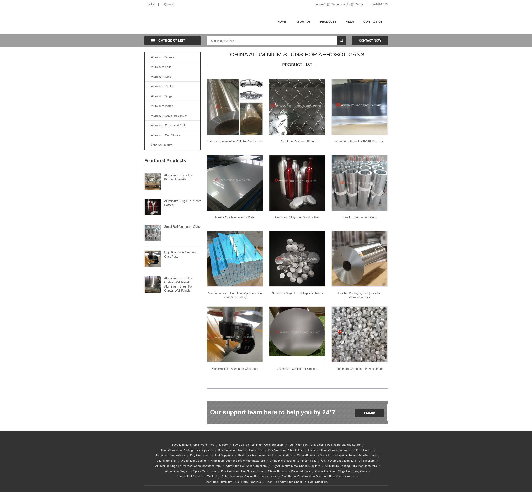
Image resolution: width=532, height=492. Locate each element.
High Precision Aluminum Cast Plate (181, 254)
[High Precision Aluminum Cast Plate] (153, 258)
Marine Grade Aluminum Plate (235, 217)
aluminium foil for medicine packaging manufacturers (325, 444)
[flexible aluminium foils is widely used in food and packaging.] (359, 258)
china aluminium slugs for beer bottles (346, 450)
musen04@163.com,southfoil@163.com (339, 4)
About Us (303, 21)
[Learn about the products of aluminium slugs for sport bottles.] (297, 182)
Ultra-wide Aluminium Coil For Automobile (234, 141)
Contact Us (372, 21)
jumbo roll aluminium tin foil (197, 476)
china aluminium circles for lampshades (249, 476)
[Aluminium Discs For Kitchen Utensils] (153, 181)
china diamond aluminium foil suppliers (348, 460)
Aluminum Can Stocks (165, 135)
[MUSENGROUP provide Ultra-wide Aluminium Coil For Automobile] (235, 107)
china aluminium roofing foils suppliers (186, 450)
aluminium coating (193, 460)
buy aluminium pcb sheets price (193, 444)
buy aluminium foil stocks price (242, 471)
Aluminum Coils (161, 76)
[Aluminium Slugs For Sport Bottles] (153, 206)
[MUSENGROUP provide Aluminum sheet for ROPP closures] (359, 107)
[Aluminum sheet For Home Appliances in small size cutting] (235, 258)
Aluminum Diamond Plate (297, 141)
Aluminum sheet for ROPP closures (359, 141)
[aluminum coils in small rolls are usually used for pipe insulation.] (359, 182)
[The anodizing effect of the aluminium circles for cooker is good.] (297, 331)
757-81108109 (379, 4)
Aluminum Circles (162, 86)
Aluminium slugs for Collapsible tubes (297, 293)
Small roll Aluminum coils (359, 217)
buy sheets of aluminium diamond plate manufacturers (318, 476)
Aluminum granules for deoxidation (359, 368)
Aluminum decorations (170, 455)
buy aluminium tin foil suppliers (211, 455)
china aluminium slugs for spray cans (341, 471)
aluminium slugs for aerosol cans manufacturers (188, 466)
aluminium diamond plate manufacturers (238, 460)
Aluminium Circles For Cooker (297, 368)
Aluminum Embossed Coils (168, 125)
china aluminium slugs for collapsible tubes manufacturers (337, 455)
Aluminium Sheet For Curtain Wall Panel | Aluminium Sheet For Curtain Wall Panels (178, 284)
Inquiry (370, 412)
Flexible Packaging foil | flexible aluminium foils (359, 295)
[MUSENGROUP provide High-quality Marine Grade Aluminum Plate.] (235, 182)
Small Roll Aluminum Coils (182, 226)
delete (223, 444)
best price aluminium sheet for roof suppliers (297, 481)
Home (281, 21)
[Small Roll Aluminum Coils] (153, 232)
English (151, 4)
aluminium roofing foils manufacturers (351, 466)
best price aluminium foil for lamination (265, 455)
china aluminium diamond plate (289, 471)
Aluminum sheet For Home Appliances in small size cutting (235, 295)
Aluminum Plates (162, 106)
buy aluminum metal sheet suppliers (296, 466)
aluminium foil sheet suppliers (246, 466)
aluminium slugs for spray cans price (190, 471)
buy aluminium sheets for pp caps (291, 450)
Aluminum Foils (161, 67)
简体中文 (169, 4)
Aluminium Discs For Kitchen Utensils (178, 177)
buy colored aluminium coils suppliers (258, 444)
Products (328, 21)
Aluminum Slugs (161, 96)
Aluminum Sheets (162, 57)
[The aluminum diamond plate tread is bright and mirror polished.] (297, 107)
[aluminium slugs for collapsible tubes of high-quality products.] (297, 258)
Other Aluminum (161, 145)
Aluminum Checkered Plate (169, 115)
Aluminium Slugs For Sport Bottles (182, 203)
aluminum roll (166, 460)
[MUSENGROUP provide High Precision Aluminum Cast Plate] (235, 334)
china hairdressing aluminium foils (293, 460)
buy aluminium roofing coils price (240, 450)
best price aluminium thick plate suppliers (233, 481)
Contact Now (370, 40)
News (350, 21)
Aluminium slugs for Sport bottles (297, 217)
